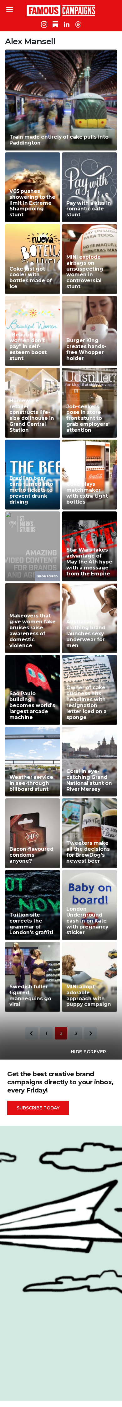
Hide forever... (90, 1052)
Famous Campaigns (61, 10)
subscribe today (38, 1108)
